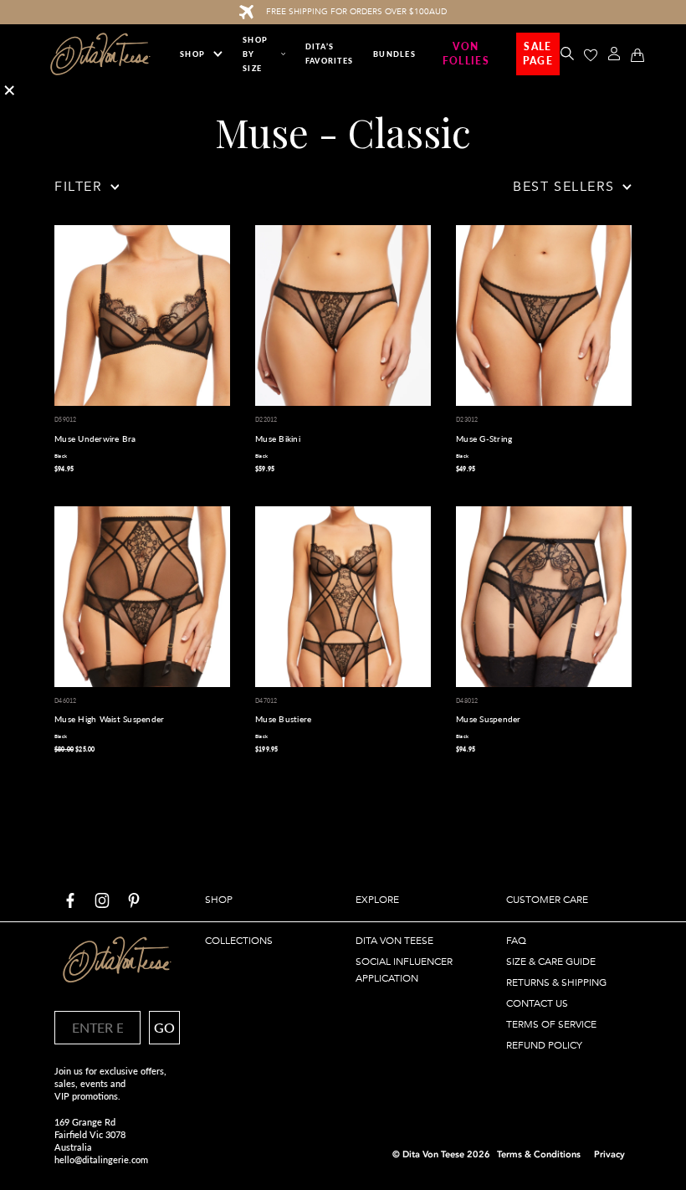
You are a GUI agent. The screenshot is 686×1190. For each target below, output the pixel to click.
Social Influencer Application (404, 970)
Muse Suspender (488, 719)
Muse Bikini (277, 438)
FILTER (78, 186)
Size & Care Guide (551, 961)
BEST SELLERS (563, 186)
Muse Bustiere (283, 719)
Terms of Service (551, 1024)
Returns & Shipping (556, 982)
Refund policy (544, 1045)
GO (164, 1027)
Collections (239, 940)
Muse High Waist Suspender (109, 719)
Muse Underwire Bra (95, 438)
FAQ (516, 940)
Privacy (609, 1154)
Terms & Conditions (539, 1154)
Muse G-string (484, 438)
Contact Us (537, 1003)
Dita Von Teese (394, 940)
